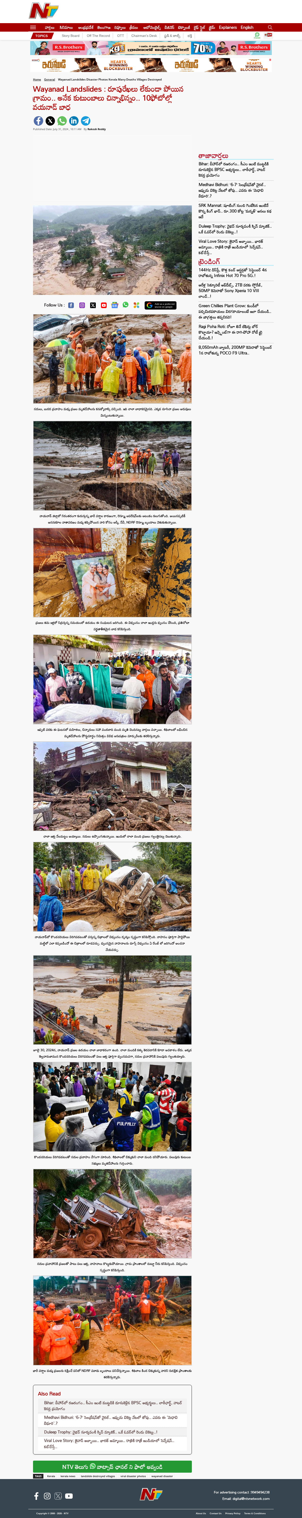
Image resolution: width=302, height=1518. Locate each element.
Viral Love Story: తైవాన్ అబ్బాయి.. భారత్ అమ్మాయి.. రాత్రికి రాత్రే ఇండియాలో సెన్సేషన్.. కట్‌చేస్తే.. (109, 1443)
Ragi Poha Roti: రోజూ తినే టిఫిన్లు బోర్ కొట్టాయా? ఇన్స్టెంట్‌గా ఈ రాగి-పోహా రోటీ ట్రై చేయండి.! (230, 332)
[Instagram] (82, 306)
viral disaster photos (133, 1476)
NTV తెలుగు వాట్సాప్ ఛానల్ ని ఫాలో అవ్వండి (112, 1466)
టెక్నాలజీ (184, 27)
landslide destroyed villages (98, 1476)
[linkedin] (74, 121)
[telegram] (85, 121)
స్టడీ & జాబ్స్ (172, 36)
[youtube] (69, 1497)
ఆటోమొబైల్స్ (152, 27)
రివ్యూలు (120, 27)
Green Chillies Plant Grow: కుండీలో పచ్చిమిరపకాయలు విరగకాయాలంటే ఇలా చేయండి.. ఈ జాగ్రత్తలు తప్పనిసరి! (235, 311)
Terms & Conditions (255, 1513)
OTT (120, 36)
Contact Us (216, 1513)
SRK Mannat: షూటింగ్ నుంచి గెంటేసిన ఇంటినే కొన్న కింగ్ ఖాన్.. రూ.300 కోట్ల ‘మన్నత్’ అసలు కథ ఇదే (235, 211)
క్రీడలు (134, 27)
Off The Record (98, 36)
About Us (201, 1513)
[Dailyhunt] (136, 306)
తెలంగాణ (104, 27)
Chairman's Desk (144, 36)
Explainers (228, 27)
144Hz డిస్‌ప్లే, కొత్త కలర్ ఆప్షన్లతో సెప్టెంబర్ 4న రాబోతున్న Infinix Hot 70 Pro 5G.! (233, 272)
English (247, 27)
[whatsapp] (62, 121)
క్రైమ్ (212, 27)
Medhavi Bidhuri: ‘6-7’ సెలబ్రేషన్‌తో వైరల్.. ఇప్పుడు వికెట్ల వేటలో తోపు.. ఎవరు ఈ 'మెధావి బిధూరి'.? (111, 1420)
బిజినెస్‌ (169, 27)
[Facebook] (71, 306)
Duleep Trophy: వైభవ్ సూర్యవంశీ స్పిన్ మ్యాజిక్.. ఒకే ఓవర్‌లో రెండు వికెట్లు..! (101, 1432)
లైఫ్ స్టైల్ (199, 27)
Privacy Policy (232, 1513)
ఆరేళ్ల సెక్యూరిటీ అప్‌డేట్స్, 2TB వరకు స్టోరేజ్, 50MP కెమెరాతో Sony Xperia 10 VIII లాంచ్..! (230, 290)
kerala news (68, 1476)
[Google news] (114, 306)
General (49, 79)
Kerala (51, 1476)
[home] (40, 27)
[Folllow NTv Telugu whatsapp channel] (257, 36)
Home (37, 79)
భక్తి (190, 36)
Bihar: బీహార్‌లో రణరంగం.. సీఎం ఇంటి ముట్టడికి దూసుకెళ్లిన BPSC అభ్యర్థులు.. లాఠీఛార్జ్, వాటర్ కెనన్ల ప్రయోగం (113, 1406)
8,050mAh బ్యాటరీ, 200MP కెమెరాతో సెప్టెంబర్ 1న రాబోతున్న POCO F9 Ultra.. (235, 350)
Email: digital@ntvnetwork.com (246, 1498)
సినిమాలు (66, 27)
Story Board (71, 36)
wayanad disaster (162, 1476)
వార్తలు (50, 27)
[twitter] (50, 121)
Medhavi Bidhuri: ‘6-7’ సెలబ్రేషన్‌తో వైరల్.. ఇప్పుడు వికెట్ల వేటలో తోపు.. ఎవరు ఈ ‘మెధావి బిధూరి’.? (232, 190)
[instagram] (47, 1497)
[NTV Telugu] (43, 11)
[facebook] (38, 121)
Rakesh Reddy (97, 129)
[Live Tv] (268, 36)
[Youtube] (104, 306)
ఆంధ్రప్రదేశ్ (86, 27)
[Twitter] (93, 306)
